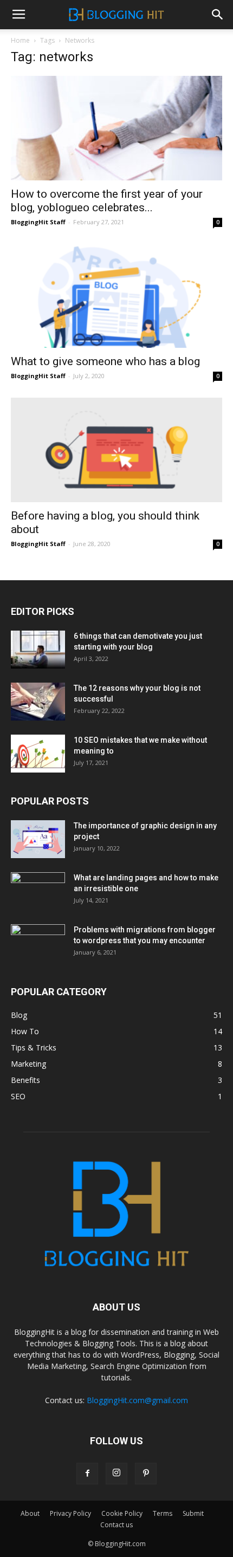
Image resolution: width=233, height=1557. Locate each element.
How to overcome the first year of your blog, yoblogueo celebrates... (107, 200)
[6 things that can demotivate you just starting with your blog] (38, 650)
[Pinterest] (146, 1473)
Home (20, 40)
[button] (218, 14)
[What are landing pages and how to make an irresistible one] (38, 891)
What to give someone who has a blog (105, 361)
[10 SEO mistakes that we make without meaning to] (38, 754)
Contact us (116, 1524)
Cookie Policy (122, 1513)
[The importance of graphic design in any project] (38, 839)
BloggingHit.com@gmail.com (137, 1400)
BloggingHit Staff (38, 222)
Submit (193, 1513)
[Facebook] (87, 1473)
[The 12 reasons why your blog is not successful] (38, 702)
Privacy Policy (70, 1513)
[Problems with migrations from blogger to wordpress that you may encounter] (38, 943)
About (30, 1513)
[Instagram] (116, 1473)
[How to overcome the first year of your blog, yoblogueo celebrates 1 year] (116, 128)
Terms (162, 1513)
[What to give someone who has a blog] (116, 296)
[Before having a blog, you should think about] (116, 450)
